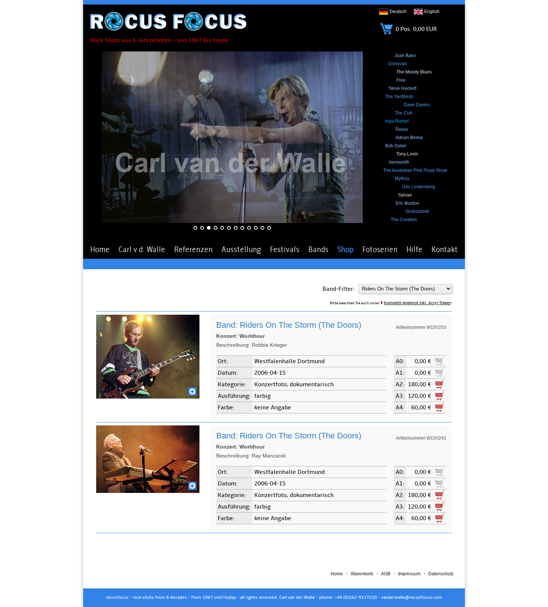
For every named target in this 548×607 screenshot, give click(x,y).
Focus (402, 129)
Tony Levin (407, 154)
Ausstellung (241, 249)
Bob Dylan (395, 145)
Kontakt (444, 249)
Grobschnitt (417, 211)
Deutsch (398, 11)
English (432, 11)
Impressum (409, 573)
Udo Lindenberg (418, 186)
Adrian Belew (409, 137)
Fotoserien (379, 249)
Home (100, 249)
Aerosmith (399, 162)
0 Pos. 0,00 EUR (415, 29)
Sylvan (405, 195)
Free (401, 80)
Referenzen (193, 249)
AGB (385, 573)
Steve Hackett (402, 88)
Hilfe (414, 249)
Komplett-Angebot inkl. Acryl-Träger (417, 303)
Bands (318, 249)
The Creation (404, 219)
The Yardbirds (399, 96)
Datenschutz (441, 573)
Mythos (402, 178)
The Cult (403, 113)
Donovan (397, 63)
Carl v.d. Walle (142, 249)
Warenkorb (362, 573)
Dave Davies (417, 104)
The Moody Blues (414, 72)
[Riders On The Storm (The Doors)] (147, 396)
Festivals (284, 249)
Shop (345, 249)
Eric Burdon (407, 203)
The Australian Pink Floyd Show (415, 170)
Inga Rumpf (397, 121)
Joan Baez (405, 55)
